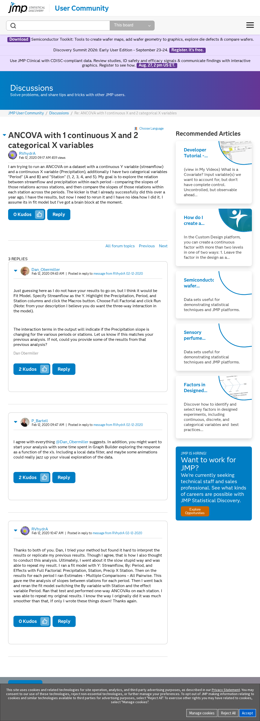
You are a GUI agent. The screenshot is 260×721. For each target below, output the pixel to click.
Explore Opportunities (195, 511)
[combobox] (58, 25)
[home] (26, 8)
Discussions (59, 113)
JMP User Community (26, 113)
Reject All (228, 713)
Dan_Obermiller (45, 269)
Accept (247, 713)
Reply (59, 214)
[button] (4, 135)
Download (18, 39)
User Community (82, 8)
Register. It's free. (187, 50)
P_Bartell (39, 420)
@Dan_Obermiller (72, 441)
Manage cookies (202, 713)
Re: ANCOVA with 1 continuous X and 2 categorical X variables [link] (125, 113)
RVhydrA (27, 153)
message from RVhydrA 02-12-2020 (118, 273)
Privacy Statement (226, 689)
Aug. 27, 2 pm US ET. (157, 65)
